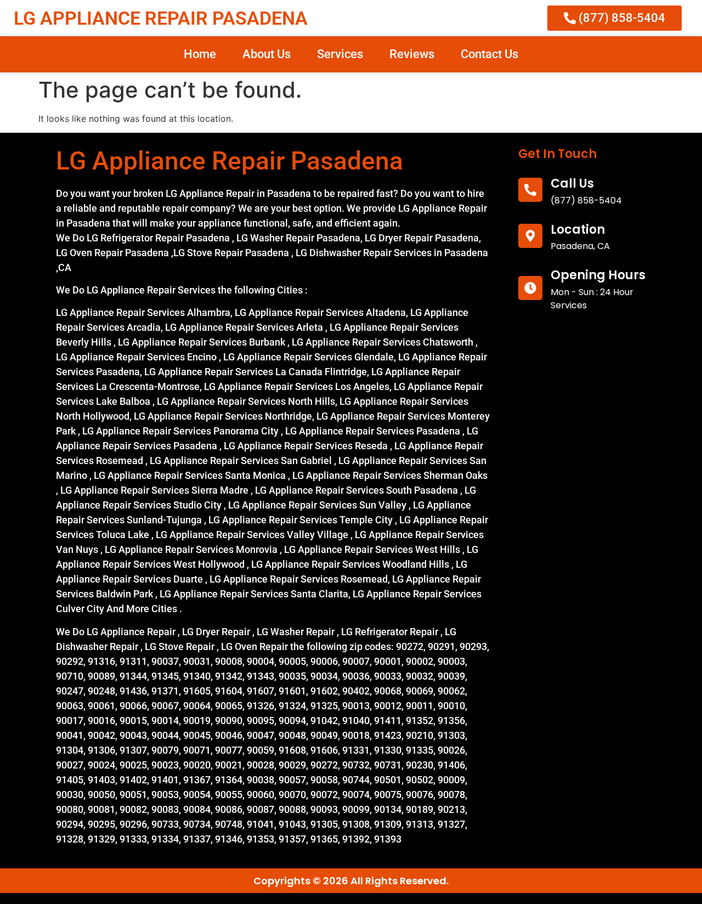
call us (572, 183)
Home (200, 54)
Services (340, 54)
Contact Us (489, 54)
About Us (266, 54)
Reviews (411, 54)
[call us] (530, 190)
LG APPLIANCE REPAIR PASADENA (161, 18)
